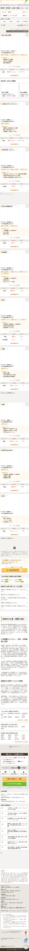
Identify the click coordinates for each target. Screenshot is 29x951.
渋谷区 (23, 737)
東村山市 (3, 739)
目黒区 (9, 735)
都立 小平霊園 (5, 92)
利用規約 (6, 910)
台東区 (9, 737)
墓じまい (12, 892)
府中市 (16, 726)
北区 (16, 737)
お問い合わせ (25, 910)
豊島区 (2, 737)
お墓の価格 (12, 890)
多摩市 (2, 728)
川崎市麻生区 (11, 726)
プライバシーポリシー (12, 910)
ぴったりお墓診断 (15, 887)
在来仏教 (17, 717)
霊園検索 (2, 887)
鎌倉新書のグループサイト (8, 946)
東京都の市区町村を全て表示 (20, 741)
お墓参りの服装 (19, 902)
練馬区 (2, 735)
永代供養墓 (25, 21)
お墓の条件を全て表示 (21, 720)
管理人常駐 (17, 713)
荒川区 (16, 735)
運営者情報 (3, 910)
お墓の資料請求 (8, 887)
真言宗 (23, 717)
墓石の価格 (3, 899)
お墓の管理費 (8, 899)
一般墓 (4, 21)
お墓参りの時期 (4, 904)
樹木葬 (11, 21)
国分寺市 (17, 739)
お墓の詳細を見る (14, 75)
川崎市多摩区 (4, 726)
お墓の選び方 (17, 890)
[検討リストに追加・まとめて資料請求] (27, 35)
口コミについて (19, 910)
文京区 (9, 739)
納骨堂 (18, 21)
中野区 (23, 739)
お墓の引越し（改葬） (5, 892)
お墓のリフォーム (15, 899)
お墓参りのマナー (4, 902)
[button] (14, 66)
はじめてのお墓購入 (5, 890)
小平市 (23, 735)
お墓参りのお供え (12, 902)
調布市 (23, 726)
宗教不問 (10, 717)
